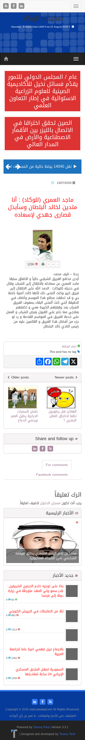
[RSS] (6, 6)
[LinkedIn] (21, 6)
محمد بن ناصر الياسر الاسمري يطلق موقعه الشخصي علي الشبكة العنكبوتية (45, 555)
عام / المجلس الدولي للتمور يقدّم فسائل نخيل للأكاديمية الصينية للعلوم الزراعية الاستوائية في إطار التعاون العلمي (42, 91)
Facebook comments (52, 474)
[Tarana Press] (14, 734)
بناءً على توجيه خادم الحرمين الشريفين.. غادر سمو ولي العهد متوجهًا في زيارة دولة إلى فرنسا (35, 591)
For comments (57, 465)
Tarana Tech (67, 734)
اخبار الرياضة (69, 346)
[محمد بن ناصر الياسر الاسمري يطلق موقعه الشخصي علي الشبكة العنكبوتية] (42, 542)
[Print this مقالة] (43, 264)
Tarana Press (42, 727)
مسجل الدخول (50, 503)
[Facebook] (14, 6)
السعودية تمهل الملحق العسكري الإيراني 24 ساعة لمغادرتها (40, 671)
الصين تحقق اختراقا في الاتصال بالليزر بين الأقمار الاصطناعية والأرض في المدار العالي (42, 133)
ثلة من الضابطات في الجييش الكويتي (36, 611)
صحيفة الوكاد (42, 18)
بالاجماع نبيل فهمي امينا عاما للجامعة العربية (36, 651)
